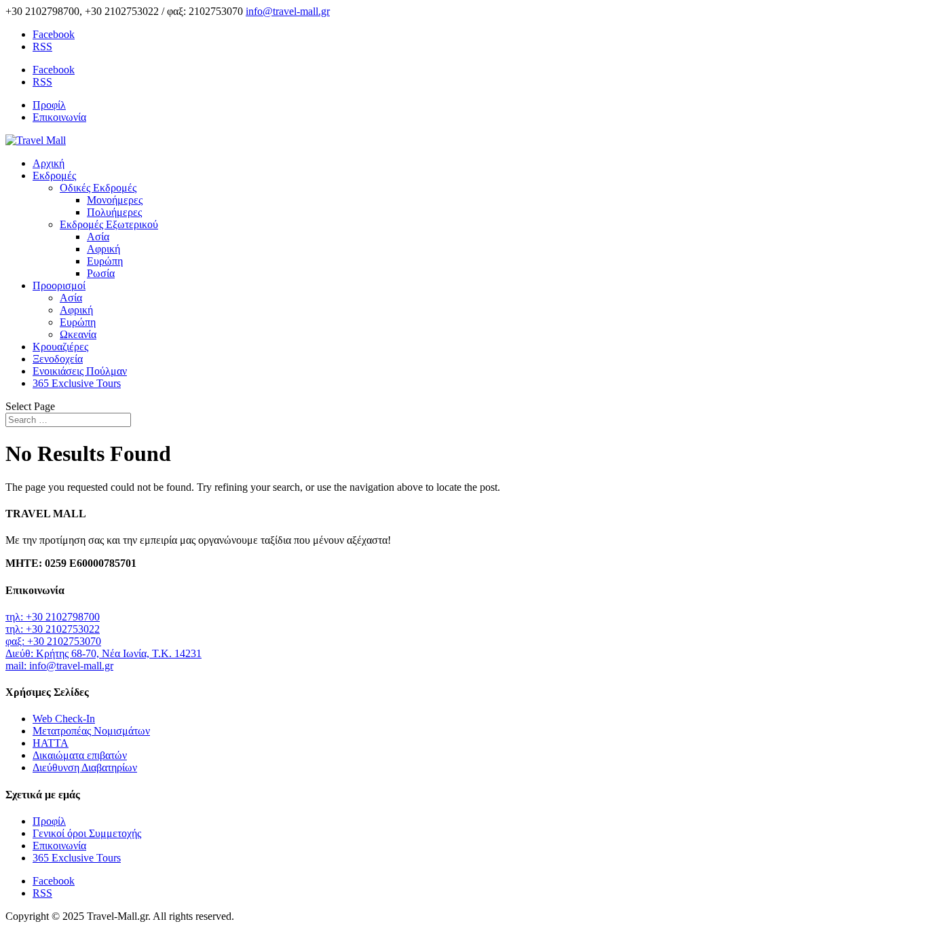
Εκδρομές (54, 175)
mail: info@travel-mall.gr (59, 665)
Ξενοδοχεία (58, 359)
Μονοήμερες (115, 200)
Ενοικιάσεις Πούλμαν (80, 371)
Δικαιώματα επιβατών (80, 755)
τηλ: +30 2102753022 (52, 629)
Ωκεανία (78, 334)
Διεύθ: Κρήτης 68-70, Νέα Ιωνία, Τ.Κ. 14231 (103, 653)
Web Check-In (64, 718)
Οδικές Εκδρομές (98, 187)
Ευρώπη (105, 261)
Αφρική (103, 249)
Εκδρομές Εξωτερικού (109, 224)
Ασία (98, 236)
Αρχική (48, 163)
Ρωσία (101, 273)
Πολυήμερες (114, 212)
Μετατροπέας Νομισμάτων (91, 731)
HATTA (51, 743)
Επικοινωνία (59, 117)
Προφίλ (49, 105)
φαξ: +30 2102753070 (53, 641)
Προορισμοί (59, 285)
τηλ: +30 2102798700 (52, 617)
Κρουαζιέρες (60, 346)
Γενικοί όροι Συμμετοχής (87, 833)
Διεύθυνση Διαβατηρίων (85, 767)
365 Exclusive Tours (77, 383)
